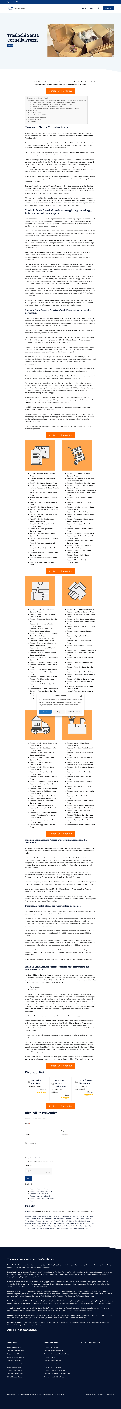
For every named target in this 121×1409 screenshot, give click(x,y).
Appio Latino (50, 1282)
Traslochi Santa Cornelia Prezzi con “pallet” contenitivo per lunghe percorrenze (53, 102)
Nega (58, 711)
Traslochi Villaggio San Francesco (55, 1370)
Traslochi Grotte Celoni (51, 1347)
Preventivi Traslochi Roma (15, 1357)
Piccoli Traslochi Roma (14, 1377)
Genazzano (65, 1322)
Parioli (39, 1274)
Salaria (71, 1274)
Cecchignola (91, 1282)
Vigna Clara (24, 1277)
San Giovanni (21, 1267)
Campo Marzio (36, 1265)
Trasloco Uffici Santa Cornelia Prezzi (72, 1221)
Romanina (106, 1284)
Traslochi (10, 45)
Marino (9, 1310)
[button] (81, 696)
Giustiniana (80, 1272)
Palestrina (95, 1322)
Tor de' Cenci (20, 1286)
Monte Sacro (107, 1272)
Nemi (45, 1310)
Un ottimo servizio (36, 113)
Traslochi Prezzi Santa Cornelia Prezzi (75, 1228)
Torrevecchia (90, 1303)
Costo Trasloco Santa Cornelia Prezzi (62, 1224)
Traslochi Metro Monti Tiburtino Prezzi (56, 1354)
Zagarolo (39, 1325)
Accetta (45, 711)
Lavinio (102, 1315)
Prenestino (73, 1294)
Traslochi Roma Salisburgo (52, 1364)
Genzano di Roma (79, 1308)
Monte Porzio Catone (34, 1310)
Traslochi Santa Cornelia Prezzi (37, 98)
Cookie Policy (109, 1394)
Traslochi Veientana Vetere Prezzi (42, 1198)
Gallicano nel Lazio (53, 1322)
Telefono (64, 1135)
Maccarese (25, 1318)
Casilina (39, 1291)
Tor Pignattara (59, 1296)
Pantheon (70, 1265)
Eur (107, 1282)
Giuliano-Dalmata (22, 1284)
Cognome (64, 1131)
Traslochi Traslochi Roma (39, 1189)
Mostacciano (81, 1284)
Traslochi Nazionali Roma (15, 1374)
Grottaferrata (91, 1308)
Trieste (9, 1277)
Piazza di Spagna (94, 1265)
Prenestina (65, 1294)
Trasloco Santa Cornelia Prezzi (60, 1216)
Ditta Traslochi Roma (14, 1367)
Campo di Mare (41, 1315)
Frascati (69, 1308)
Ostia (55, 1318)
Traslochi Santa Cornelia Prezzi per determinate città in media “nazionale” (53, 104)
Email (27, 1135)
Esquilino (57, 1265)
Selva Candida (80, 1274)
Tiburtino (28, 1296)
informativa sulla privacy (38, 1158)
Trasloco (28, 1212)
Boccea (33, 1301)
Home (84, 8)
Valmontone (30, 1325)
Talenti (88, 1274)
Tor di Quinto (103, 1274)
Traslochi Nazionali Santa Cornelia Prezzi (45, 1228)
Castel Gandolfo (44, 1308)
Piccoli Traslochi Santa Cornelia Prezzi (44, 1221)
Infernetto (33, 1284)
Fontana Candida (90, 1291)
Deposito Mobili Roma (14, 1354)
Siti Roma (39, 1394)
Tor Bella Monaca (47, 1296)
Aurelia (19, 1272)
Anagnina (24, 1282)
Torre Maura (89, 1296)
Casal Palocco (53, 1315)
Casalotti (33, 1272)
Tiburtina (20, 1296)
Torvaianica (83, 1318)
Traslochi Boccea (49, 1357)
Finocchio (80, 1291)
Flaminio (65, 1272)
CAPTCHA (28, 1165)
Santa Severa (73, 1318)
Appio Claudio (39, 1282)
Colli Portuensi (65, 1301)
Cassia (40, 1272)
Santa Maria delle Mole (77, 1310)
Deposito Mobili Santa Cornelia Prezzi (51, 1226)
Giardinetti (102, 1291)
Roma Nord (11, 1272)
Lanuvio (100, 1308)
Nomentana (11, 1274)
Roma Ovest (12, 1301)
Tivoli (23, 1325)
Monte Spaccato (24, 1303)
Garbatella (11, 1284)
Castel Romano (80, 1282)
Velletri (89, 1310)
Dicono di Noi (32, 110)
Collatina (54, 1291)
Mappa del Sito (91, 1394)
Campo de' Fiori (24, 1265)
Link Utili (33, 122)
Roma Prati (11, 1267)
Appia (31, 1282)
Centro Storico (48, 1265)
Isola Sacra (87, 1315)
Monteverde (35, 1303)
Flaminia (58, 1272)
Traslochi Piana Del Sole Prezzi (54, 1377)
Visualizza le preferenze (74, 711)
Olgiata (19, 1274)
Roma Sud (11, 1282)
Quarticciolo (98, 1294)
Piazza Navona (107, 1265)
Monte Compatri (19, 1310)
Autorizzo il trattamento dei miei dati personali (40, 1162)
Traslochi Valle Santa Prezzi (40, 1196)
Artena (30, 1322)
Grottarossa (90, 1272)
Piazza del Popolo (81, 1265)
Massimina (109, 1301)
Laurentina (41, 1284)
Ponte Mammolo (43, 1294)
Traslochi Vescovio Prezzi (39, 1201)
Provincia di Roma (14, 1322)
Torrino (28, 1286)
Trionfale (16, 1277)
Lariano (106, 1308)
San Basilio (108, 1294)
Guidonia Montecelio (77, 1322)
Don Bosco (101, 1282)
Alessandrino (20, 1291)
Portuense (97, 1284)
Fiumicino (71, 1315)
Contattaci (108, 8)
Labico (88, 1322)
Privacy (100, 1394)
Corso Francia (48, 1272)
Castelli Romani (13, 1308)
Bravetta (40, 1301)
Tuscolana (35, 1286)
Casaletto (47, 1301)
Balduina (26, 1272)
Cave (35, 1322)
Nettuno (49, 1318)
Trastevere (46, 1267)
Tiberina (95, 1274)
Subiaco (17, 1325)
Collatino (62, 1291)
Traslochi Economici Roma (15, 1351)
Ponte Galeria (64, 1303)
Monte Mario (12, 1303)
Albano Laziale (25, 1308)
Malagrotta (100, 1301)
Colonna (62, 1308)
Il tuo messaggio (30, 1143)
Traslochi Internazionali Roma (16, 1364)
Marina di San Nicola (37, 1318)
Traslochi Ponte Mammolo (52, 1367)
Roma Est (11, 1291)
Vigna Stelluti (34, 1277)
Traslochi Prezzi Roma (14, 1370)
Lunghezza (17, 1294)
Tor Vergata (80, 1296)
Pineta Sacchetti (46, 1303)
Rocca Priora (63, 1310)
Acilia (18, 1282)
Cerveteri (63, 1315)
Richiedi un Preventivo (60, 90)
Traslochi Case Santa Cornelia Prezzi (50, 1219)
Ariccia (34, 1308)
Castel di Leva (68, 1282)
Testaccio (10, 1286)
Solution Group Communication (54, 1394)
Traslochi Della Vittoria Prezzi (53, 1351)
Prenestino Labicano (85, 1294)
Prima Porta (64, 1274)
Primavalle (81, 1303)
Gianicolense (83, 1301)
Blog (91, 8)
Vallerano (43, 1286)
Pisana (55, 1303)
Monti (64, 1265)
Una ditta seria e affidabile (38, 115)
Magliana (92, 1301)
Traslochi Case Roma (14, 1360)
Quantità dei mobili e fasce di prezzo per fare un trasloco (48, 106)
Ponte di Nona (55, 1294)
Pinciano (46, 1274)
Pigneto (33, 1294)
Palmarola (32, 1274)
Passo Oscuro (63, 1318)
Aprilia (24, 1322)
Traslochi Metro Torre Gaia (52, 1360)
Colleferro (41, 1322)
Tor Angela (36, 1296)
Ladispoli (95, 1315)
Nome (27, 1131)
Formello (72, 1272)
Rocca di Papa (53, 1310)
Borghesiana (30, 1291)
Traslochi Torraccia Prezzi (39, 1194)
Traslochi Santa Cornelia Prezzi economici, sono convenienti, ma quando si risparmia (56, 108)
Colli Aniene (70, 1291)
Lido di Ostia (50, 1284)
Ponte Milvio (54, 1274)
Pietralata (25, 1294)
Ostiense (90, 1284)
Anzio (28, 1315)
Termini (39, 1267)
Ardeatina (59, 1282)
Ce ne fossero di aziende (38, 117)
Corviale (74, 1301)
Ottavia (25, 1274)
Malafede (59, 1284)
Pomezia (103, 1322)
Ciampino (54, 1308)
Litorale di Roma (13, 1315)
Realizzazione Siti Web (27, 1394)
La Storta (98, 1272)
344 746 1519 (14, 2)
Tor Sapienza (70, 1296)
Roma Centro (12, 1265)
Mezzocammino (70, 1284)
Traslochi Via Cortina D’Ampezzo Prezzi (57, 1374)
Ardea (33, 1315)
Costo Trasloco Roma (14, 1347)
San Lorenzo (31, 1267)
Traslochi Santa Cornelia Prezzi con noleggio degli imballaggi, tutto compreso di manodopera (58, 100)
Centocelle (47, 1291)
